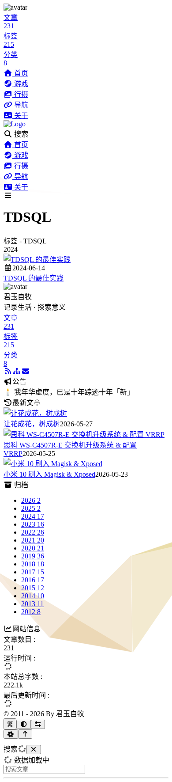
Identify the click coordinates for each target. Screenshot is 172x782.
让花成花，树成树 (32, 424)
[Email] (25, 371)
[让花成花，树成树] (35, 413)
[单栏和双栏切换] (38, 724)
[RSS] (8, 371)
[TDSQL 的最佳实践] (37, 259)
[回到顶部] (25, 734)
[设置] (11, 734)
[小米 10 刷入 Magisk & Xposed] (53, 463)
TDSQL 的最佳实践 (34, 278)
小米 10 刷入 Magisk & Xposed (49, 474)
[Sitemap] (16, 371)
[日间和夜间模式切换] (23, 724)
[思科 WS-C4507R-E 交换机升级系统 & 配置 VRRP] (84, 434)
